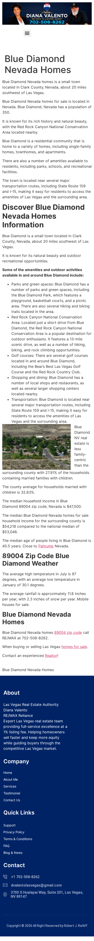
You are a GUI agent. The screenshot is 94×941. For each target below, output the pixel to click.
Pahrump (46, 546)
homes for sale (74, 646)
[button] (27, 33)
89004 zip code (68, 632)
